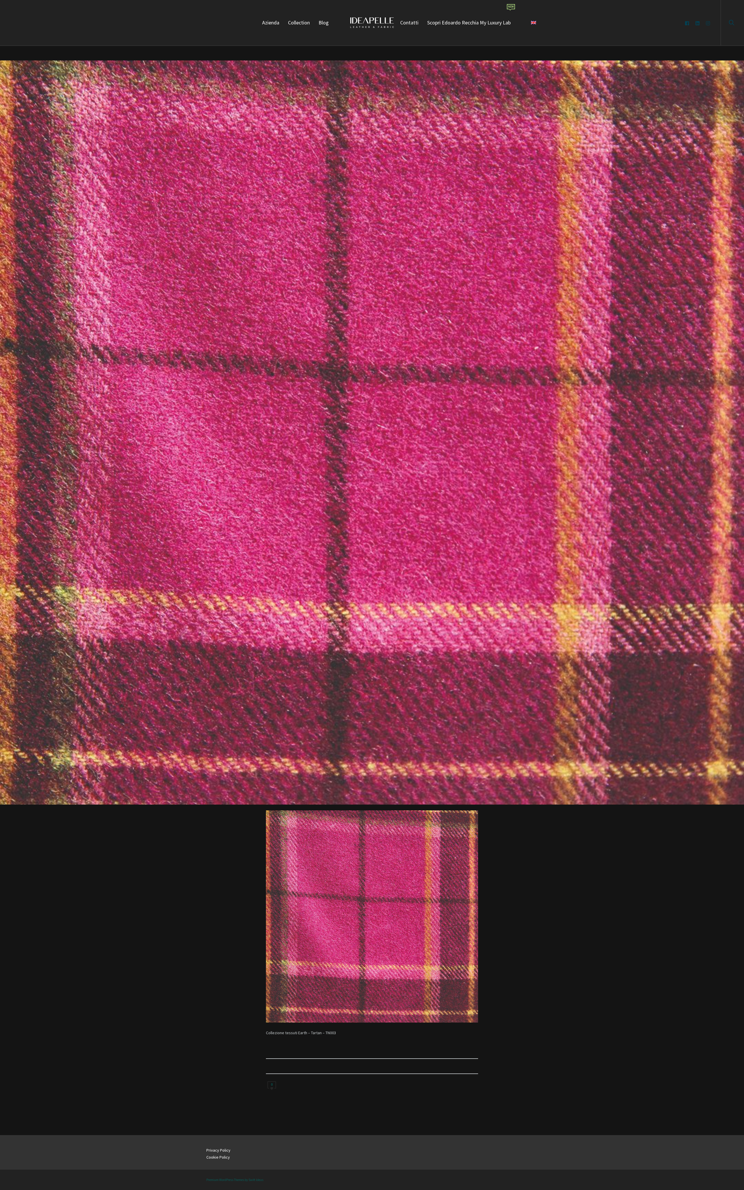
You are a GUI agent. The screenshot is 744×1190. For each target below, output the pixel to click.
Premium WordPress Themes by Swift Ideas (234, 1180)
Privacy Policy (218, 1150)
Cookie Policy (218, 1157)
